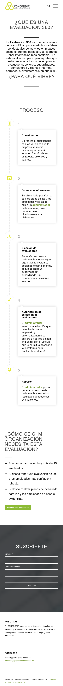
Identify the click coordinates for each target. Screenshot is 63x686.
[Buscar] (47, 6)
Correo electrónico (13, 566)
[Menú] (54, 6)
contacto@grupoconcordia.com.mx (19, 660)
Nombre (9, 554)
